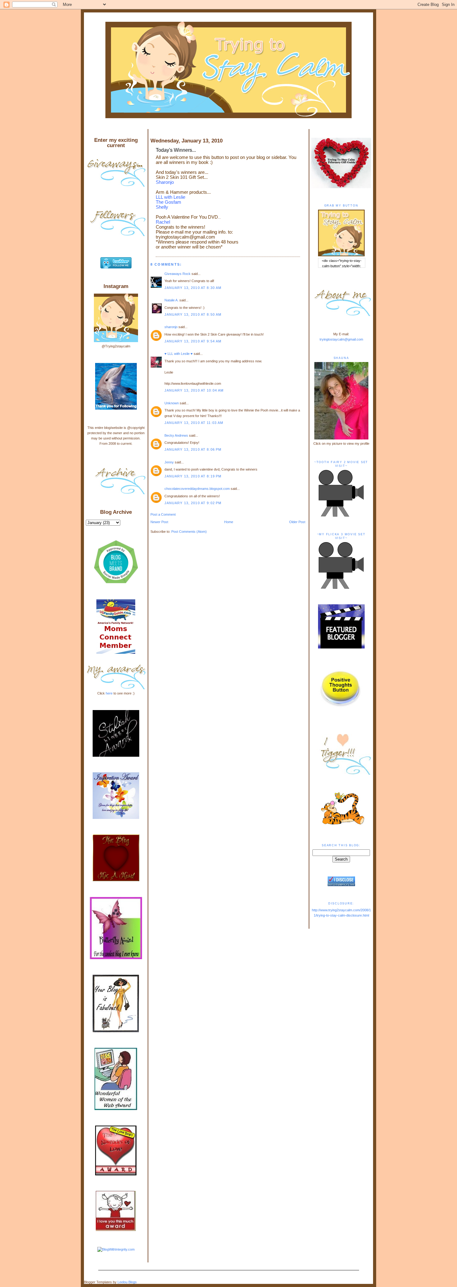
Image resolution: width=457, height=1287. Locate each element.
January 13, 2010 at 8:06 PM (193, 449)
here (109, 693)
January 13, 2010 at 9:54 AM (193, 341)
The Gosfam (168, 202)
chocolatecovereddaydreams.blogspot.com (197, 488)
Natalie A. (171, 300)
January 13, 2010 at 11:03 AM (194, 423)
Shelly (162, 207)
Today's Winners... (176, 150)
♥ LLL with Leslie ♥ (178, 353)
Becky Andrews (176, 435)
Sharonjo (165, 182)
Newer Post (159, 522)
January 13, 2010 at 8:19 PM (193, 476)
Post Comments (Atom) (189, 531)
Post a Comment (163, 514)
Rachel (163, 222)
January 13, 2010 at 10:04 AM (194, 390)
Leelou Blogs (127, 1282)
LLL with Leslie (170, 197)
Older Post (297, 522)
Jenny (169, 462)
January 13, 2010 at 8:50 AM (193, 314)
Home (228, 522)
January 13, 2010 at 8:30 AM (193, 288)
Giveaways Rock (177, 274)
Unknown (171, 403)
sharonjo (171, 327)
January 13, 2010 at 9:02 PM (193, 503)
